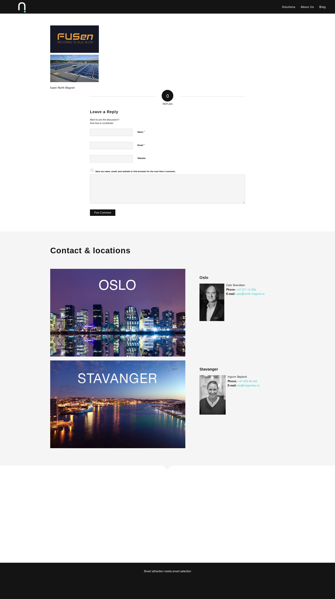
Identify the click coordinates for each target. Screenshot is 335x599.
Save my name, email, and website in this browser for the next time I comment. (135, 171)
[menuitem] (289, 7)
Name (141, 132)
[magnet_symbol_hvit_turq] (16, 7)
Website (141, 158)
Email (141, 145)
